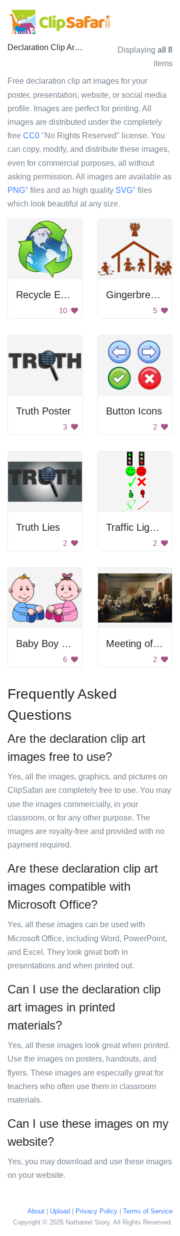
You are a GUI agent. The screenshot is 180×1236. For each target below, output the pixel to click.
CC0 (31, 135)
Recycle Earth (47, 294)
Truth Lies (38, 527)
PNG (18, 190)
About (36, 1211)
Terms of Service (147, 1211)
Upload (60, 1211)
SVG (126, 190)
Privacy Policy (97, 1211)
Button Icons (134, 411)
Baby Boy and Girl (56, 643)
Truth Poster (43, 411)
